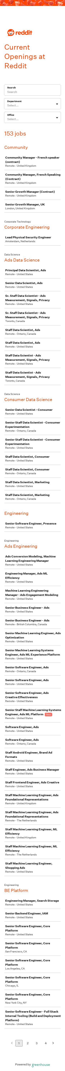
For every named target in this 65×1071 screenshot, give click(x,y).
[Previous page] (11, 1043)
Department (14, 101)
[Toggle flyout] (57, 104)
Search (11, 87)
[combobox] (7, 105)
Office (10, 114)
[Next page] (53, 1043)
